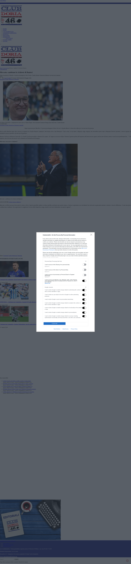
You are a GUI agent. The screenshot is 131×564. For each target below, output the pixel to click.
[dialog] (65, 282)
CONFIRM (54, 323)
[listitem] (65, 261)
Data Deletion (57, 329)
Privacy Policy (74, 329)
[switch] (84, 265)
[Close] (91, 235)
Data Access (65, 329)
